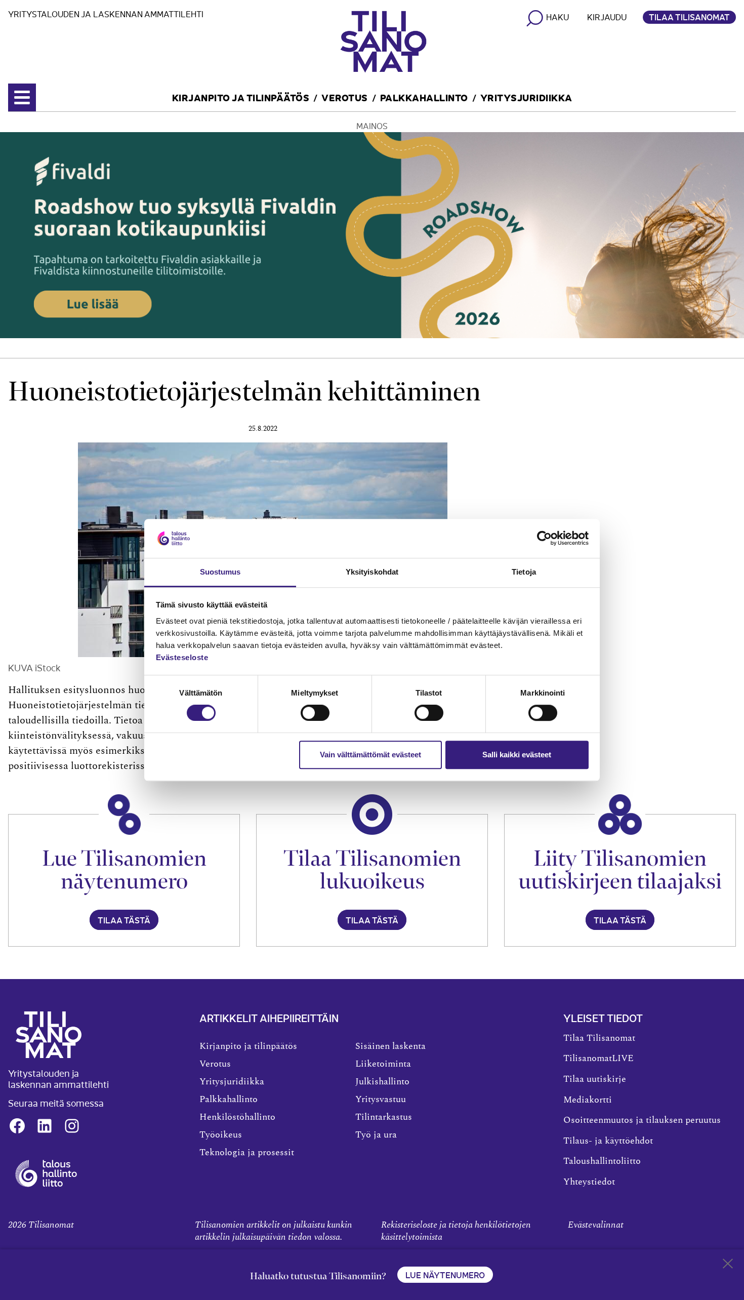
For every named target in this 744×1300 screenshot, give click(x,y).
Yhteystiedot (589, 1182)
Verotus (344, 97)
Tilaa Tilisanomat (689, 17)
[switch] (315, 713)
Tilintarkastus (383, 1117)
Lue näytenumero (445, 1275)
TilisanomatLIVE (598, 1058)
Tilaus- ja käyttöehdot (608, 1141)
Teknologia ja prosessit (246, 1152)
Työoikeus (220, 1135)
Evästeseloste (182, 657)
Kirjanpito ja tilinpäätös (241, 97)
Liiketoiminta (383, 1064)
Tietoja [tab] (524, 571)
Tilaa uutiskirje (594, 1079)
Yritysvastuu (380, 1099)
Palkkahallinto (424, 97)
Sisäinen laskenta (390, 1046)
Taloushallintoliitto (602, 1161)
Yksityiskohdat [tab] (372, 571)
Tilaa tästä (124, 920)
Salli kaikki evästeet (516, 754)
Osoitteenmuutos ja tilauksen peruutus (642, 1120)
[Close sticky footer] (728, 1265)
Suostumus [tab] (220, 571)
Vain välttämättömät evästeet (370, 754)
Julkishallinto (382, 1081)
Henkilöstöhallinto (237, 1117)
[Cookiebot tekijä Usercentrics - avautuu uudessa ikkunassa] (544, 538)
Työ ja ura (376, 1135)
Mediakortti (587, 1100)
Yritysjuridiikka (526, 97)
